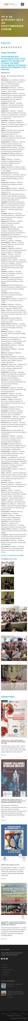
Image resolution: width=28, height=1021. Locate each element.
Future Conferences (8, 969)
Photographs (6, 972)
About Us (5, 964)
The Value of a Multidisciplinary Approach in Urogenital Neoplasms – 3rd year (13, 742)
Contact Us (5, 974)
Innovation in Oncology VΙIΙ (10, 865)
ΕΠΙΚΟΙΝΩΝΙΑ (23, 1018)
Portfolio (5, 967)
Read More (3, 755)
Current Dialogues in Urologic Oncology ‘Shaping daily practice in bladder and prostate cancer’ (13, 801)
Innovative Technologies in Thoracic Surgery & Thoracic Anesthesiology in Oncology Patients (13, 923)
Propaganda (10, 1015)
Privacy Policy (17, 1015)
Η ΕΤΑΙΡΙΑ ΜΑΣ (15, 1018)
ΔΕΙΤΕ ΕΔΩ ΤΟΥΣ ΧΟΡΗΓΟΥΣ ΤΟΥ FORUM (12, 555)
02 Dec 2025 (10, 986)
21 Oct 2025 (10, 997)
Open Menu (22, 4)
